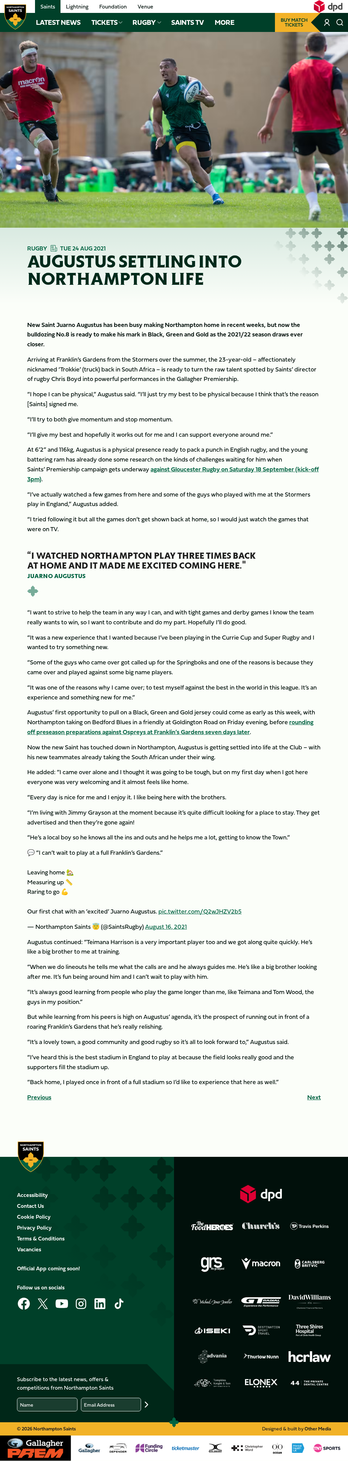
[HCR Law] (310, 1356)
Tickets (104, 22)
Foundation (113, 6)
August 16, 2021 (166, 926)
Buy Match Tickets (294, 22)
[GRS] (212, 1263)
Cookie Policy (34, 1216)
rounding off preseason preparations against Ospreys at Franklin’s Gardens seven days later (170, 726)
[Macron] (261, 1263)
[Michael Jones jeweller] (212, 1302)
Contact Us (30, 1205)
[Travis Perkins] (310, 1225)
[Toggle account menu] (327, 22)
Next (314, 1097)
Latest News (58, 22)
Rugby (144, 22)
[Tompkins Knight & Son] (212, 1383)
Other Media (317, 1428)
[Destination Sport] (261, 1330)
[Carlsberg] (310, 1264)
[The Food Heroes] (212, 1225)
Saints (47, 6)
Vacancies (29, 1249)
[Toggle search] (339, 22)
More (224, 22)
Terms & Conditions (41, 1238)
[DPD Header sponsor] (328, 6)
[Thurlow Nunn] (261, 1356)
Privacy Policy (34, 1227)
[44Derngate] (310, 1383)
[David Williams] (310, 1302)
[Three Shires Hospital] (310, 1330)
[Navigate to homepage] (15, 17)
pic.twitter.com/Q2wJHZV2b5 (200, 911)
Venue (145, 6)
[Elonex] (261, 1383)
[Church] (261, 1225)
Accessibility (32, 1195)
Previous (39, 1097)
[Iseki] (212, 1330)
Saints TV (187, 22)
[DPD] (261, 1194)
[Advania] (212, 1356)
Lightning (77, 6)
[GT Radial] (261, 1302)
